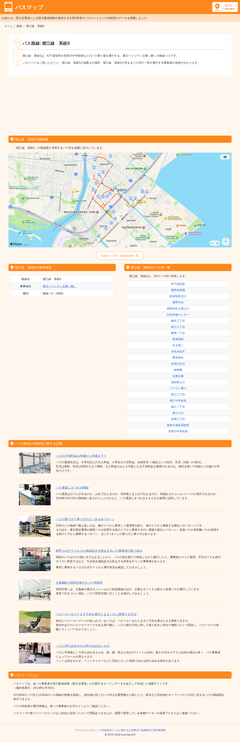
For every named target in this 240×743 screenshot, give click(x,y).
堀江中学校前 (178, 400)
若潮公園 (178, 376)
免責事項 (146, 730)
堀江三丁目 (178, 394)
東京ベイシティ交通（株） (59, 286)
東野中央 (178, 302)
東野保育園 (178, 290)
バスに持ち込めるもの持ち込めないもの (83, 646)
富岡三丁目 (178, 419)
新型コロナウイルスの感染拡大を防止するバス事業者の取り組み (99, 550)
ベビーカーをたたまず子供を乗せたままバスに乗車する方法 (96, 614)
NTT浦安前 (178, 284)
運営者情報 (159, 730)
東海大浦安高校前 (178, 425)
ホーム (8, 26)
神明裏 (178, 370)
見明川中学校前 (178, 431)
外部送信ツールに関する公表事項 (120, 730)
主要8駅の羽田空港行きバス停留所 (79, 582)
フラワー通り (178, 388)
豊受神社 (178, 357)
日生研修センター (178, 314)
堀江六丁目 (178, 327)
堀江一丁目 (178, 406)
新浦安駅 (178, 339)
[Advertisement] (120, 104)
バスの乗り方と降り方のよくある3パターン (85, 519)
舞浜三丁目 (178, 320)
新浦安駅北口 (178, 296)
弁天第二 (178, 345)
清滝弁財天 (178, 351)
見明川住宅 (178, 363)
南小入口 (178, 413)
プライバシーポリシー (87, 730)
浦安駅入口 (178, 382)
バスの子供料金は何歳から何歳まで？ (81, 456)
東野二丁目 (178, 333)
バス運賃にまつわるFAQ (72, 487)
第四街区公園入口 (178, 308)
